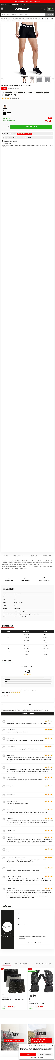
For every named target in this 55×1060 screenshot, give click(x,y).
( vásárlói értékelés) (15, 98)
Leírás (6, 556)
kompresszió (17, 602)
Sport (22, 602)
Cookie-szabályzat (33, 1057)
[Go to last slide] (2, 79)
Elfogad (28, 1054)
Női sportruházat (20, 18)
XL (16, 605)
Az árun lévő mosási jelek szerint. (21, 616)
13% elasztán (17, 611)
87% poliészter (24, 611)
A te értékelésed (5, 692)
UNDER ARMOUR (43, 145)
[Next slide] (53, 79)
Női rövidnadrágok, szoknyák (23, 145)
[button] (52, 1045)
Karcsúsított (17, 608)
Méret (4, 110)
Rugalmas (37, 614)
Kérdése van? (47, 556)
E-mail (29, 704)
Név (2, 704)
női (15, 596)
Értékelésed (4, 695)
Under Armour (17, 594)
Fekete (16, 599)
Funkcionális (17, 614)
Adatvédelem (40, 1057)
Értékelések (33, 556)
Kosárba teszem (32, 127)
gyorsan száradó (24, 614)
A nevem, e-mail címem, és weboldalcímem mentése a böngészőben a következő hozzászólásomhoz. (25, 710)
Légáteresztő (31, 614)
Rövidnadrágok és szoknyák (33, 18)
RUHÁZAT (12, 18)
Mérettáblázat (18, 556)
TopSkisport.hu (5, 18)
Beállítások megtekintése (45, 1054)
